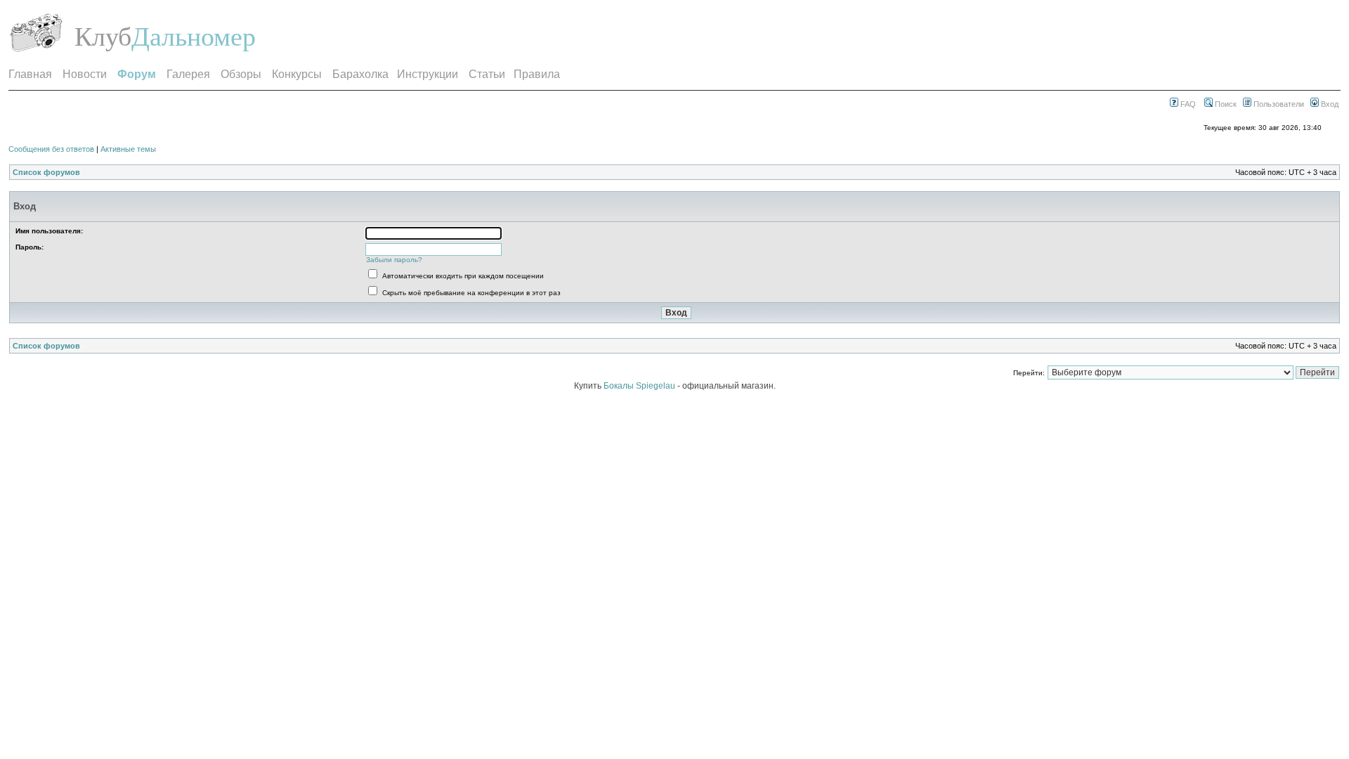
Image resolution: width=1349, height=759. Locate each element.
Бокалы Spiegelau (640, 386)
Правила (537, 74)
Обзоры (241, 74)
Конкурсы (297, 74)
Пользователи (1277, 104)
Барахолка (360, 74)
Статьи (487, 74)
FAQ (1187, 104)
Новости (85, 74)
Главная (30, 74)
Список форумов (46, 172)
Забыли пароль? (394, 260)
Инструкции (427, 74)
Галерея (188, 74)
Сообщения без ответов (51, 149)
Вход (1328, 104)
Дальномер (193, 36)
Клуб (102, 36)
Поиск (1225, 104)
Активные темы (128, 149)
